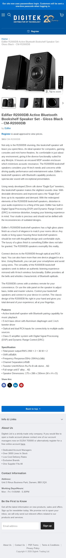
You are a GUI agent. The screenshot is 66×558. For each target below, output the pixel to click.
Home (5, 39)
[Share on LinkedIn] (15, 385)
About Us (7, 545)
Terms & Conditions (50, 545)
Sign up (47, 525)
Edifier (8, 128)
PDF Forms (33, 545)
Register (6, 134)
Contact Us (20, 545)
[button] (9, 103)
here (23, 444)
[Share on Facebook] (4, 385)
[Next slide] (62, 102)
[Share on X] (9, 385)
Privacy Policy (33, 548)
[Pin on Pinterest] (21, 385)
